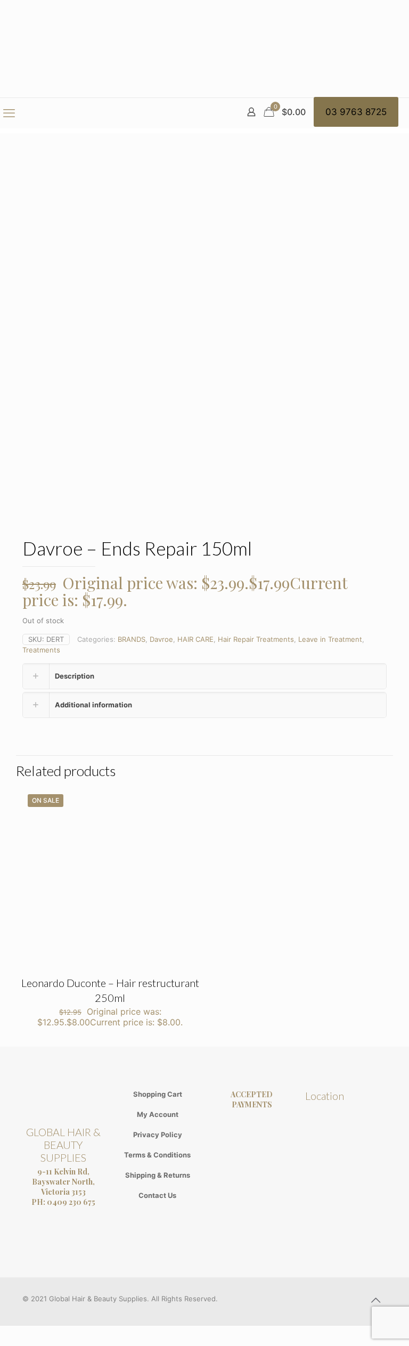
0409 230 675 (71, 1202)
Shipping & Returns (157, 1175)
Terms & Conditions (157, 1155)
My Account (157, 1114)
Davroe (161, 639)
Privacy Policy (157, 1134)
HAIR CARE (195, 639)
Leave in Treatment (330, 639)
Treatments (41, 650)
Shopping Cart (157, 1094)
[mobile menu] (9, 113)
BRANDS (131, 639)
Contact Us (157, 1195)
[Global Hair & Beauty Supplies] (204, 48)
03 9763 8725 (356, 112)
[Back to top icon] (375, 1300)
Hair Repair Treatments (256, 639)
